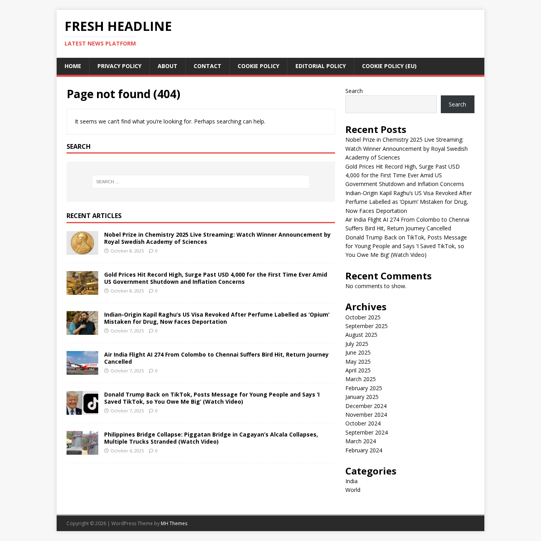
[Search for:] (201, 181)
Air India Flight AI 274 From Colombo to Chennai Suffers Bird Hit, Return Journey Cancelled (216, 358)
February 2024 (363, 450)
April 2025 (358, 370)
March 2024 (360, 441)
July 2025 (356, 343)
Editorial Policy (320, 66)
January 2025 (362, 397)
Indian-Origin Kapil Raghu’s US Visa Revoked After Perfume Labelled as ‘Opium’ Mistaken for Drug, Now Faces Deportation (217, 318)
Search (354, 91)
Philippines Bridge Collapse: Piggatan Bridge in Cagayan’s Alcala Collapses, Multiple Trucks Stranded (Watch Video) (211, 438)
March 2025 (360, 379)
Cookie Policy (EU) (389, 66)
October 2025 (363, 317)
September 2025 (366, 326)
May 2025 (358, 361)
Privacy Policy (119, 66)
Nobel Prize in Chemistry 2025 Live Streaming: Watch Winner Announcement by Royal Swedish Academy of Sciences (217, 238)
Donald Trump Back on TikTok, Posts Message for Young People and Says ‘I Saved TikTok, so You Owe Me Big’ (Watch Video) (212, 398)
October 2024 (363, 423)
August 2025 (361, 334)
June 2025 (358, 352)
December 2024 (366, 406)
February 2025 (363, 388)
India (351, 481)
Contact (207, 66)
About (167, 66)
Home (73, 66)
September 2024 (366, 432)
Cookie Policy (258, 66)
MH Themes (174, 523)
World (352, 490)
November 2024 (366, 414)
